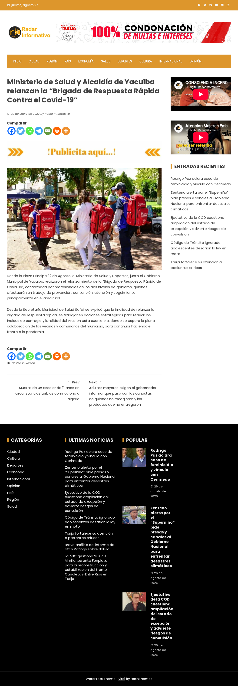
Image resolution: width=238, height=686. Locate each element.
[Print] (57, 131)
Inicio (17, 61)
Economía (86, 61)
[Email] (48, 131)
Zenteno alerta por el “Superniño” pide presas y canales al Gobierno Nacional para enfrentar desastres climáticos (90, 476)
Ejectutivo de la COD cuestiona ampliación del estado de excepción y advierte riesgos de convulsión (87, 501)
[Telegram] (39, 131)
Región (52, 61)
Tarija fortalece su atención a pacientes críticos (89, 535)
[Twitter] (21, 131)
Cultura (145, 61)
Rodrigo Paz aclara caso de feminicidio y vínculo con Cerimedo (88, 456)
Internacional (170, 61)
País (68, 61)
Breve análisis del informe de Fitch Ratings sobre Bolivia (89, 547)
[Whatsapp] (30, 131)
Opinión (195, 61)
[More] (66, 131)
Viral (121, 678)
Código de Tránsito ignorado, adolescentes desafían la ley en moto (198, 248)
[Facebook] (11, 131)
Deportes (125, 61)
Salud (105, 61)
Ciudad (34, 61)
